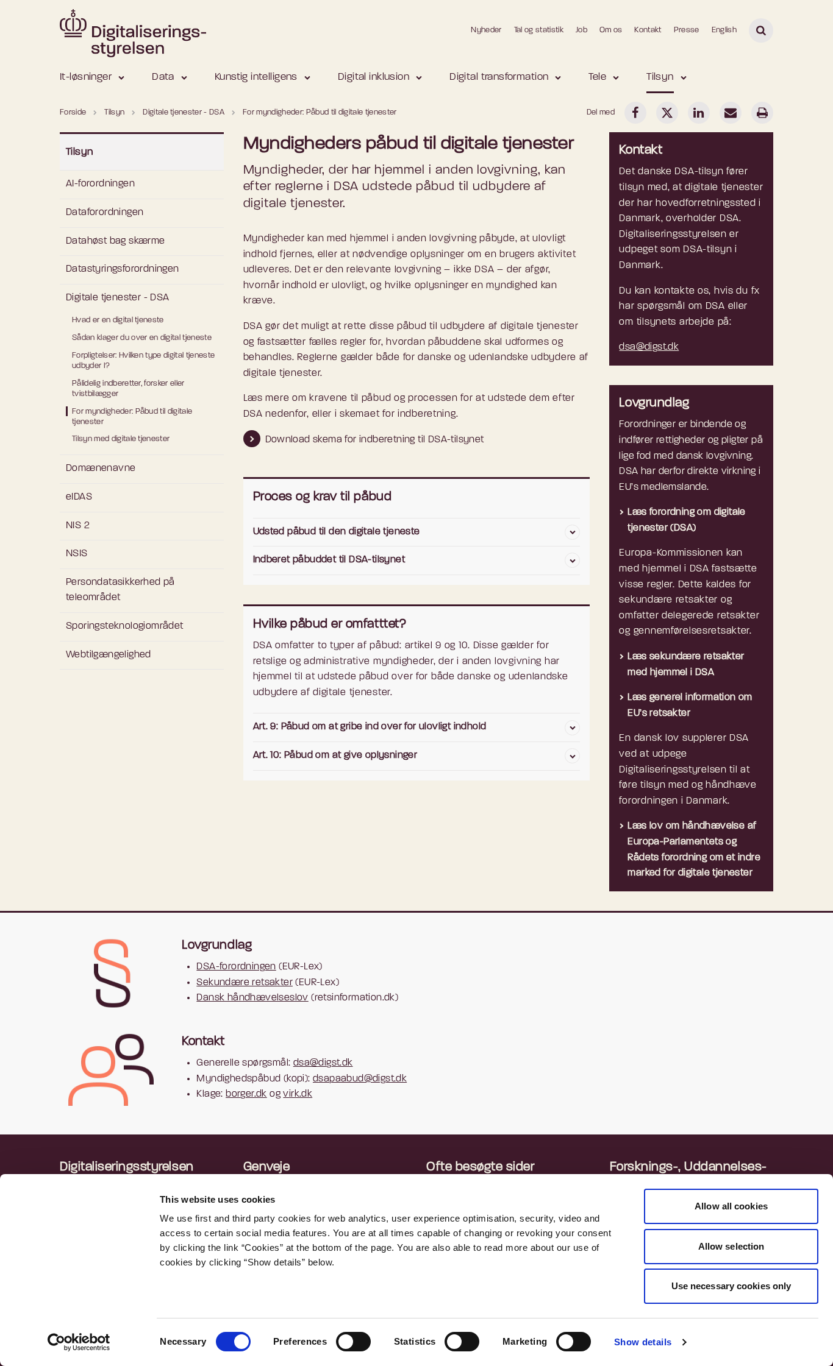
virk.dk (297, 1094)
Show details (643, 1342)
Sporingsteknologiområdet (125, 626)
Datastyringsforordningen (122, 269)
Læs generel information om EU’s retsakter (689, 705)
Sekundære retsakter (244, 983)
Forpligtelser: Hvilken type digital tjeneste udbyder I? (143, 361)
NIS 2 (78, 526)
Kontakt (647, 30)
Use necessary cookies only (731, 1286)
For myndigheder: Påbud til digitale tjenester (132, 417)
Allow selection (731, 1246)
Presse (686, 30)
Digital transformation (498, 77)
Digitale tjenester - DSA (118, 298)
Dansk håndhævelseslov (252, 998)
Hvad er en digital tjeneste (118, 320)
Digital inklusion (373, 77)
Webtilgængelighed (108, 655)
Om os (611, 30)
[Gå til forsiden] (133, 30)
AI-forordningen (100, 184)
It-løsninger (86, 77)
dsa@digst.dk (649, 347)
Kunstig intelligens (256, 77)
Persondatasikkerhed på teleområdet (120, 590)
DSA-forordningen (236, 967)
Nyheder (486, 30)
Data (163, 77)
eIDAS (79, 497)
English (724, 30)
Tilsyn (660, 77)
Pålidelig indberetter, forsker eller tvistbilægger (128, 389)
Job (581, 30)
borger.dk (246, 1094)
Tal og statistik (538, 30)
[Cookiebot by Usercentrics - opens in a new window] (79, 1342)
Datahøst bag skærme (115, 241)
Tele (597, 77)
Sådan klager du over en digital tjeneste (142, 338)
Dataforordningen (104, 213)
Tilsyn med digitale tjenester (121, 439)
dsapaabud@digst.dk (360, 1079)
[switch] (353, 1341)
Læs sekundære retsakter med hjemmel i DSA (685, 665)
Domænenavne (100, 468)
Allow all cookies (731, 1206)
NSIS (77, 554)
